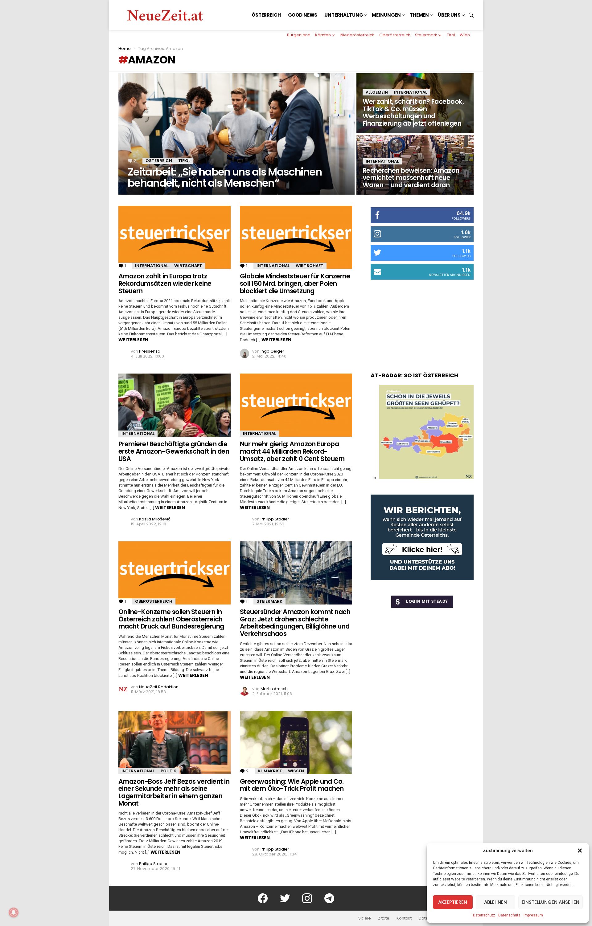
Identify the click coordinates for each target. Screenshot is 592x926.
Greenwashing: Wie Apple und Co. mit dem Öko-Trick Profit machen (292, 785)
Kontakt (404, 918)
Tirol (451, 35)
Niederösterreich (357, 35)
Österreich (266, 15)
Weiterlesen (133, 340)
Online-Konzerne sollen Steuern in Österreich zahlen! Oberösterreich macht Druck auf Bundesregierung (171, 619)
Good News (303, 15)
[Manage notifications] (13, 912)
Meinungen (386, 15)
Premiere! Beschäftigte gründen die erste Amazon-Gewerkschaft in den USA (173, 451)
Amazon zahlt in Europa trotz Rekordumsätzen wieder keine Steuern (165, 283)
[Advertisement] (422, 319)
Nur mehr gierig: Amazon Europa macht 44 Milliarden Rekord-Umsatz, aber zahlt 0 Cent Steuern (292, 451)
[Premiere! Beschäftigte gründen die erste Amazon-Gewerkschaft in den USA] (174, 405)
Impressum (533, 915)
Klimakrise (270, 771)
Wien (465, 35)
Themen (419, 15)
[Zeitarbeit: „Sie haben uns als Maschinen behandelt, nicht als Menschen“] (236, 134)
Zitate (383, 918)
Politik (168, 771)
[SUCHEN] (471, 15)
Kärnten (323, 35)
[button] (580, 850)
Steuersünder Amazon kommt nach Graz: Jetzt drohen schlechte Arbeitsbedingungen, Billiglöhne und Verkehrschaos (295, 622)
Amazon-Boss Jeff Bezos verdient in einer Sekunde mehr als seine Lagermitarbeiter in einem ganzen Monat (173, 792)
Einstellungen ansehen (550, 902)
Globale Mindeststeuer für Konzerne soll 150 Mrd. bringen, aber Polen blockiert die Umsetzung (295, 283)
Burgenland (298, 35)
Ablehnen (495, 902)
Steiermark (426, 35)
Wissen (296, 771)
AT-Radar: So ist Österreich (414, 375)
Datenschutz (484, 915)
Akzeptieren (452, 902)
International (410, 92)
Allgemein (377, 92)
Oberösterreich (394, 35)
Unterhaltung (343, 15)
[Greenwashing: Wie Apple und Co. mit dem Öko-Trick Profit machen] (296, 742)
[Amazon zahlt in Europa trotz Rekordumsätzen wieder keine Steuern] (174, 237)
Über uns (449, 15)
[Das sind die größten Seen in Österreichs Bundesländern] (426, 477)
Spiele (364, 918)
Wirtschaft (188, 266)
